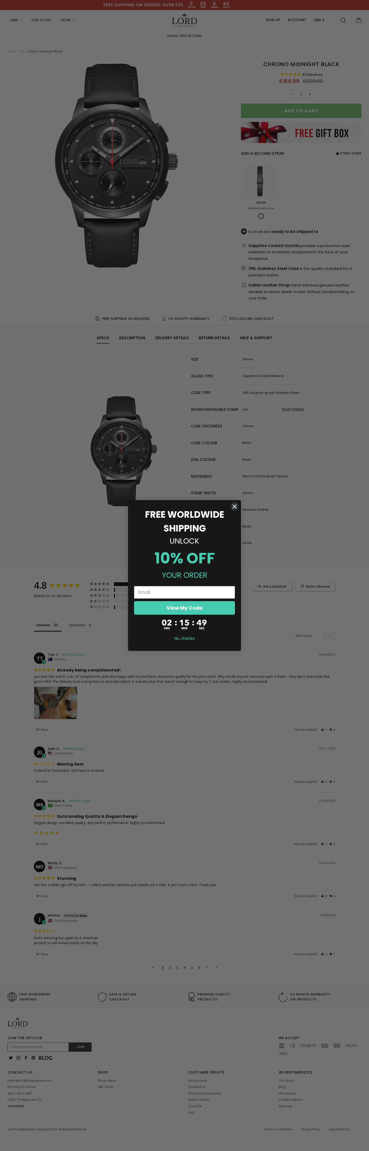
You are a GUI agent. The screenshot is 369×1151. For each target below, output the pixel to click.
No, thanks (184, 638)
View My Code (184, 607)
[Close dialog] (234, 506)
